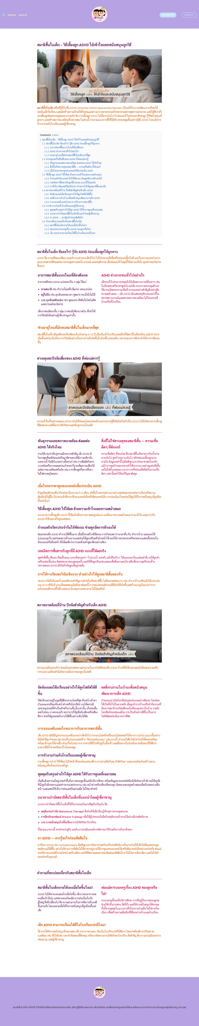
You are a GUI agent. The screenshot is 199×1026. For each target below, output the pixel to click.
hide (55, 135)
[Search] (3, 15)
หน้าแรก (12, 15)
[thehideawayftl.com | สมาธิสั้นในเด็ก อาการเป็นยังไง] (99, 14)
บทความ (23, 15)
